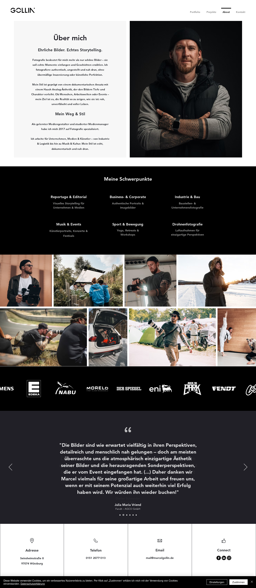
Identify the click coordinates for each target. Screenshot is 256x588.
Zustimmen (238, 582)
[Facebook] (218, 558)
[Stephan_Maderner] (129, 514)
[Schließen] (252, 582)
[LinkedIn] (224, 558)
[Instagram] (229, 558)
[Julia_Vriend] (123, 515)
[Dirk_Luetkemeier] (133, 514)
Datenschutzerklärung (33, 583)
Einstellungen (217, 582)
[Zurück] (10, 467)
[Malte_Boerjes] (136, 514)
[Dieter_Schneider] (120, 514)
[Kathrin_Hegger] (126, 514)
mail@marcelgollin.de (160, 558)
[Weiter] (245, 467)
